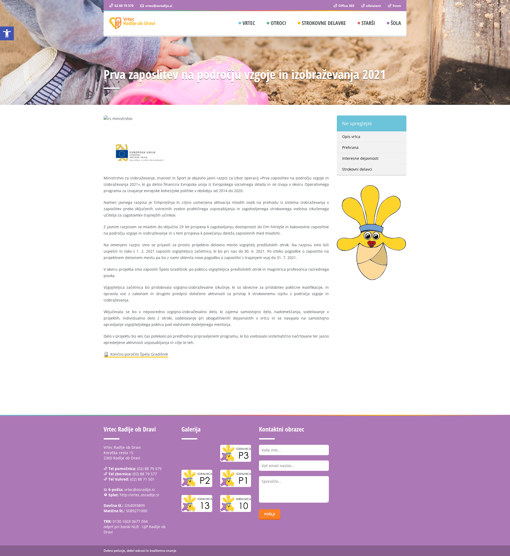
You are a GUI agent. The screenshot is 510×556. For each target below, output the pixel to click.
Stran (396, 5)
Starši (368, 23)
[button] (7, 33)
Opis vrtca (351, 136)
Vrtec (249, 23)
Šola (396, 23)
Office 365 (346, 5)
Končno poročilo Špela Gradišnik (139, 354)
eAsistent (373, 5)
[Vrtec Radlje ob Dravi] (132, 23)
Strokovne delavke (324, 23)
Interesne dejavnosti (360, 158)
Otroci (278, 23)
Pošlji (269, 514)
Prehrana (350, 147)
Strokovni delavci (357, 169)
